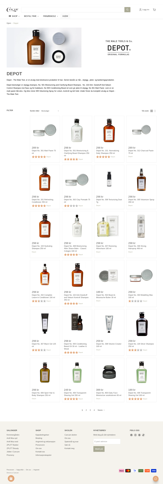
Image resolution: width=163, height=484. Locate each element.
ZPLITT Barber (12, 445)
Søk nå (67, 445)
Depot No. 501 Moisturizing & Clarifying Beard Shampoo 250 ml (76, 153)
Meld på (99, 449)
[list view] (154, 111)
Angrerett (36, 470)
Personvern (40, 445)
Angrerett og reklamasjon (45, 442)
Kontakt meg (69, 448)
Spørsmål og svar (71, 442)
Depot (48, 157)
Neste (100, 410)
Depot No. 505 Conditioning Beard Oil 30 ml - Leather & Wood (75, 346)
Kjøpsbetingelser (42, 435)
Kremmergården (13, 435)
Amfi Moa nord (12, 442)
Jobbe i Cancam (13, 452)
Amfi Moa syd (12, 438)
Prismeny (10, 455)
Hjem (9, 23)
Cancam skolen (71, 435)
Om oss (39, 448)
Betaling (39, 438)
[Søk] (127, 9)
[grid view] (151, 111)
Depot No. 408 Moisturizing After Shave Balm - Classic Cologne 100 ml (75, 248)
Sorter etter (34, 111)
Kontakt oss (40, 452)
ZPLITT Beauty (13, 448)
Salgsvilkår (20, 470)
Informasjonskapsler (43, 455)
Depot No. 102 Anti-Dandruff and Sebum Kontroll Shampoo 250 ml (76, 297)
